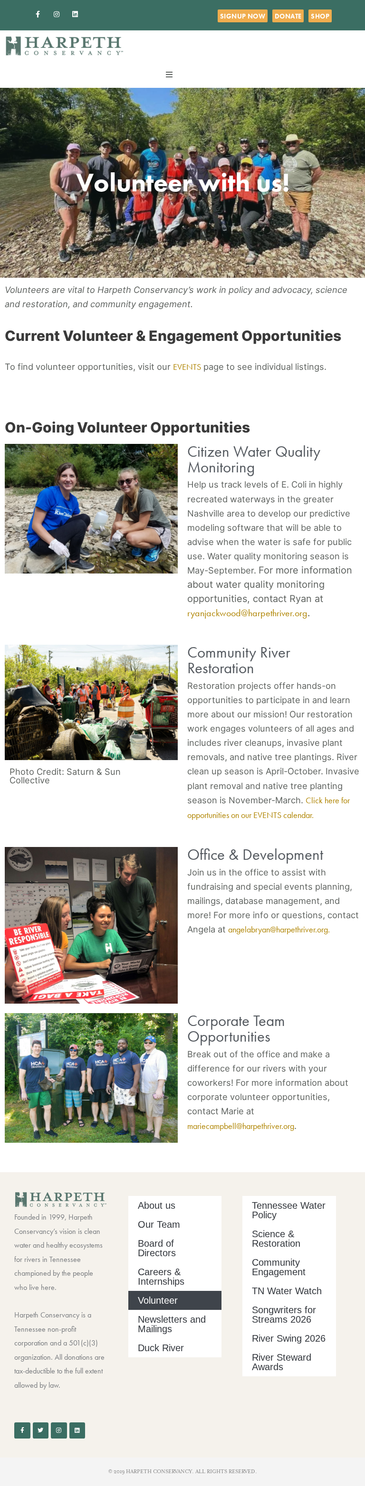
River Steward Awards (281, 1362)
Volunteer (158, 1300)
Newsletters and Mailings (172, 1324)
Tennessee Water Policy (289, 1210)
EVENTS (187, 366)
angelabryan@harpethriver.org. (279, 929)
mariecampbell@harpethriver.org (240, 1125)
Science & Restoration (276, 1239)
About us (156, 1205)
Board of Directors (157, 1248)
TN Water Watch (287, 1291)
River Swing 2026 (289, 1338)
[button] (169, 74)
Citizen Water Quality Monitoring (253, 459)
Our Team (159, 1224)
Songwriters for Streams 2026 (284, 1315)
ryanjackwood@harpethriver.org (247, 613)
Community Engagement (279, 1267)
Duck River (161, 1348)
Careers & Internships (161, 1277)
